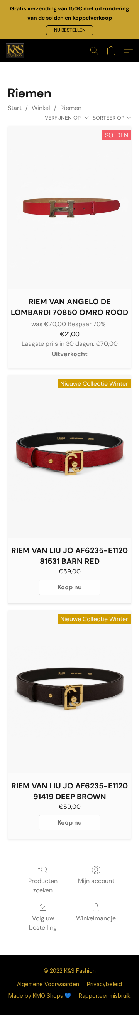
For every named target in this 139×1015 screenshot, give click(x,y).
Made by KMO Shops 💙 (39, 995)
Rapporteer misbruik (105, 995)
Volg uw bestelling (43, 923)
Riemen (70, 108)
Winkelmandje (96, 918)
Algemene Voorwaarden (48, 984)
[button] (69, 30)
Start (15, 108)
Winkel (41, 108)
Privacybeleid (104, 984)
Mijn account (96, 881)
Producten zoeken (43, 885)
